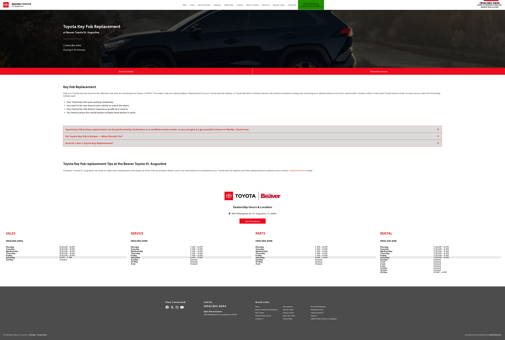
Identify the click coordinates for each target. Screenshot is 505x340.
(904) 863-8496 (264, 240)
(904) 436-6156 (388, 240)
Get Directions (252, 221)
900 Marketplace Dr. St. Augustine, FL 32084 (220, 314)
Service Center (126, 71)
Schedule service (297, 170)
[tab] (252, 129)
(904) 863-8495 (139, 240)
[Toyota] (6, 5)
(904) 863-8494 (490, 3)
